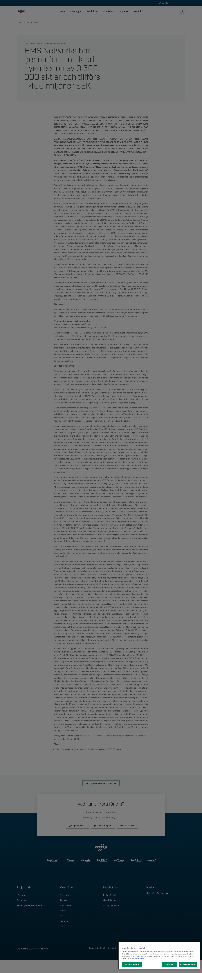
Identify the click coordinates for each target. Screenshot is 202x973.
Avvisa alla (169, 964)
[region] (159, 955)
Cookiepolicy (139, 958)
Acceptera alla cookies (187, 964)
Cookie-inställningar (132, 964)
